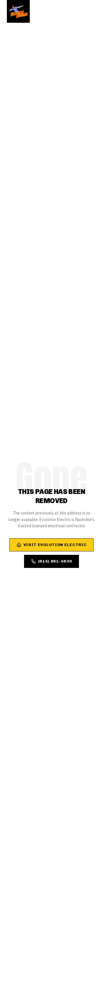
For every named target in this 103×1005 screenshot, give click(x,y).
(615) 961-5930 (55, 561)
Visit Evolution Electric (55, 544)
